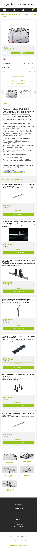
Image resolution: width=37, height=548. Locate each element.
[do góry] (34, 543)
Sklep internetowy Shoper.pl (18, 541)
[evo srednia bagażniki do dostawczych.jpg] (25, 92)
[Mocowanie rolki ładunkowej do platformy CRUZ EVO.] (18, 235)
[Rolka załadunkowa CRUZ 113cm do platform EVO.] (18, 425)
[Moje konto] (23, 10)
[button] (4, 10)
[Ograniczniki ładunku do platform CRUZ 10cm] (18, 274)
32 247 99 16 (19, 528)
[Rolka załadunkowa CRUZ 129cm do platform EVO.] (18, 196)
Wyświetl (18, 211)
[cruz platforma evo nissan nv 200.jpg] (11, 92)
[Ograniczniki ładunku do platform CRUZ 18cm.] (18, 388)
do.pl (18, 4)
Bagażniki (9, 462)
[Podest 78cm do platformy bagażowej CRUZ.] (18, 349)
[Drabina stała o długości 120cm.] (18, 311)
